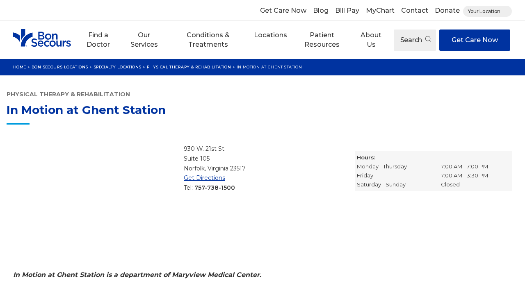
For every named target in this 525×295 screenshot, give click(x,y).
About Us (371, 39)
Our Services (144, 39)
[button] (98, 40)
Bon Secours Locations (60, 67)
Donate (447, 10)
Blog (321, 10)
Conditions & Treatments (208, 39)
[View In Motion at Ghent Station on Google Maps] (92, 203)
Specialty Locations (118, 67)
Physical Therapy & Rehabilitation (189, 67)
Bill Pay (347, 10)
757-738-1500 (214, 187)
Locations (270, 35)
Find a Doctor (98, 39)
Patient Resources (322, 39)
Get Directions (204, 178)
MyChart (380, 10)
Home (19, 67)
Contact (414, 10)
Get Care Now (283, 10)
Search (412, 40)
